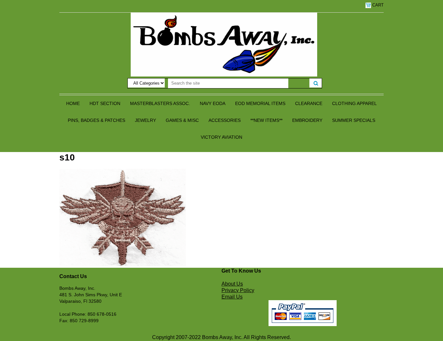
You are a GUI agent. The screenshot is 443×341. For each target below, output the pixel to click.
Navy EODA (212, 103)
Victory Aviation (221, 137)
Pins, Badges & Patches (96, 120)
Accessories (225, 120)
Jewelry (145, 120)
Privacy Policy (238, 290)
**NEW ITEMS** (266, 120)
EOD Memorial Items (260, 103)
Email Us (232, 297)
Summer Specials (353, 120)
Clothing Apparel (354, 103)
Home (73, 103)
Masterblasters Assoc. (160, 103)
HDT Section (105, 103)
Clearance (308, 103)
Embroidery (307, 120)
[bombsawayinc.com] (224, 44)
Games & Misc (182, 120)
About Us (232, 284)
